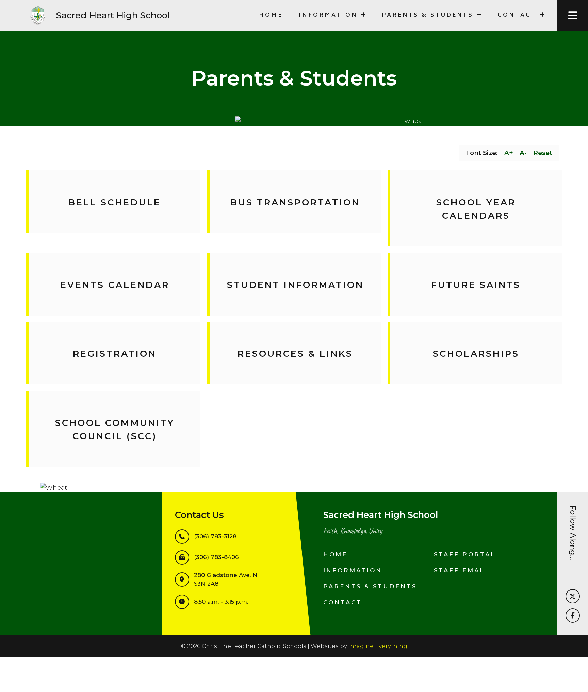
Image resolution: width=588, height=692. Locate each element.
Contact (342, 602)
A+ (508, 153)
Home (271, 15)
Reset (542, 153)
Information (352, 570)
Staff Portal (464, 554)
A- (523, 153)
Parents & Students (370, 586)
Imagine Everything (377, 646)
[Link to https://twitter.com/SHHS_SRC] (573, 596)
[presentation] (572, 15)
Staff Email (461, 570)
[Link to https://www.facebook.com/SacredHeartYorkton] (573, 615)
